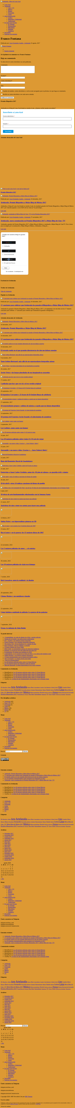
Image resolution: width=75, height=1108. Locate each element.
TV (47, 694)
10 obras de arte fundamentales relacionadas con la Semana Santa (25, 494)
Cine (60, 687)
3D (1, 687)
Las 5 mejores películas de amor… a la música (18, 548)
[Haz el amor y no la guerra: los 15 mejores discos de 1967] (18, 526)
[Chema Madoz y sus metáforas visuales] (6, 589)
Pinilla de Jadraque (48, 692)
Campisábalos (37, 687)
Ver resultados (9, 271)
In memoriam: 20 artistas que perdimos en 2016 (18, 652)
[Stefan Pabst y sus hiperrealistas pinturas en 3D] (6, 515)
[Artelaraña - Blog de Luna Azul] (37, 1)
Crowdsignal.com (18, 271)
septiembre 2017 (9, 838)
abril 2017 (7, 846)
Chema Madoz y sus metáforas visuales (15, 596)
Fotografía (11, 13)
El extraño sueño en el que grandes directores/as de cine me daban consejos (29, 350)
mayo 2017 (7, 845)
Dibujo (69, 687)
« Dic (2, 879)
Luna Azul (7, 4)
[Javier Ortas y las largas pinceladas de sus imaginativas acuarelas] (20, 366)
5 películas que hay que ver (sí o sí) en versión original (21, 384)
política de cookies (14, 1104)
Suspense (44, 694)
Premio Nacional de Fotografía (66, 692)
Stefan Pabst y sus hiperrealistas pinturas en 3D (18, 521)
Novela (42, 692)
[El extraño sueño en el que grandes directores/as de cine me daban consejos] (22, 343)
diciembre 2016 (8, 853)
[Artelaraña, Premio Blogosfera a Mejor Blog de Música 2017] (19, 196)
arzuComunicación (9, 16)
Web (2, 86)
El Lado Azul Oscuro (10, 22)
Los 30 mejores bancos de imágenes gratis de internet (19, 663)
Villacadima (68, 694)
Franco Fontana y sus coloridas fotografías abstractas (19, 642)
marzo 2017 (7, 848)
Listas (61, 689)
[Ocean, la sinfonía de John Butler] (6, 621)
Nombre (3, 76)
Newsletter (7, 32)
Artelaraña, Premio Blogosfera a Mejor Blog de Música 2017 (23, 202)
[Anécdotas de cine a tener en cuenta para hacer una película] (18, 499)
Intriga (52, 690)
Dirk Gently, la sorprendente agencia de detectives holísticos (21, 649)
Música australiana (35, 692)
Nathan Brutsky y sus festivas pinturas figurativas (18, 655)
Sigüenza (26, 694)
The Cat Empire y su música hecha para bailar (17, 658)
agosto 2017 (7, 840)
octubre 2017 (8, 837)
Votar (5, 268)
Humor (44, 690)
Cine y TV (11, 8)
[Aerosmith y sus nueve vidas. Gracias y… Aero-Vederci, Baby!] (19, 443)
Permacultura (12, 26)
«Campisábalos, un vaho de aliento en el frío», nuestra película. (22, 637)
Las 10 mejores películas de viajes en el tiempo (18, 564)
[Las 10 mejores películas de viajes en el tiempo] (6, 558)
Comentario (4, 65)
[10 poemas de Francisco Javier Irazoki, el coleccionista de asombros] (21, 410)
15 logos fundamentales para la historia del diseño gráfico (20, 657)
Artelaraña (7, 6)
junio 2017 (7, 843)
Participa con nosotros (10, 34)
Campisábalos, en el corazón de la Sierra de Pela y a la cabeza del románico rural (27, 654)
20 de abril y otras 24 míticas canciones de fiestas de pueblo (23, 483)
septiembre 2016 (9, 858)
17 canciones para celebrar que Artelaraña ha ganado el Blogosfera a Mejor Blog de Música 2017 (37, 305)
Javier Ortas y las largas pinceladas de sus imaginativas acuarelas (25, 373)
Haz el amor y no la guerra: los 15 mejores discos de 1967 (22, 533)
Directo (2, 690)
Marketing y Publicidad (15, 19)
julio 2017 (7, 841)
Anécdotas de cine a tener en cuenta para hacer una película (23, 505)
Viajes (54, 694)
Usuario (6, 124)
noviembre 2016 (9, 855)
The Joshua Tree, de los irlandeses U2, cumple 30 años (20, 644)
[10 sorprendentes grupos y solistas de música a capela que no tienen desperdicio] (24, 399)
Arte (13, 687)
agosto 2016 (7, 860)
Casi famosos (47, 687)
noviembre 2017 (9, 835)
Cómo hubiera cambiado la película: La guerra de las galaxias (24, 612)
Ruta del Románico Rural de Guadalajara (16, 461)
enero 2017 (7, 851)
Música (10, 9)
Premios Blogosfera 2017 (8, 192)
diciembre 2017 (8, 833)
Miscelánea (11, 27)
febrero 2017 (8, 850)
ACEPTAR (37, 1104)
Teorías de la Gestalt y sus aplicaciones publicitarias (19, 639)
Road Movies (20, 694)
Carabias (42, 687)
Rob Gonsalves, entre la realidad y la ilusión (17, 580)
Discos (7, 690)
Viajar (50, 694)
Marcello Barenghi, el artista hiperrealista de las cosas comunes (22, 665)
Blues (32, 687)
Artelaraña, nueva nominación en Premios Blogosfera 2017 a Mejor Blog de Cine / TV (33, 221)
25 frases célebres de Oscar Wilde (14, 647)
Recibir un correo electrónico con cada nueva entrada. (18, 94)
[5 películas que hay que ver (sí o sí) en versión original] (17, 377)
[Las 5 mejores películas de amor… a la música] (6, 542)
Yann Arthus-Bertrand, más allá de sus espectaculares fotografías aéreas (27, 361)
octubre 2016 (8, 856)
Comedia (64, 687)
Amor (9, 687)
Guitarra (33, 690)
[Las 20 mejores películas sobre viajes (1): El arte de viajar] (18, 432)
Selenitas (10, 29)
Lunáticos (11, 31)
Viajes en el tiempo (60, 694)
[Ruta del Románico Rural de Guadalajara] (13, 454)
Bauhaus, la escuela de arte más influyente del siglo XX (20, 650)
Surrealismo (37, 694)
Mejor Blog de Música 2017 (15, 692)
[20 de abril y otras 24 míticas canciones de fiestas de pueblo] (18, 476)
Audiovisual (11, 21)
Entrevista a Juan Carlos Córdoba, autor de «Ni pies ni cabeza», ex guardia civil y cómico (34, 472)
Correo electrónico (6, 81)
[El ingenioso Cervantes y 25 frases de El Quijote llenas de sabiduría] (21, 388)
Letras (10, 14)
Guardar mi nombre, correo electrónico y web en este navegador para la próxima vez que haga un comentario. (34, 91)
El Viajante (11, 24)
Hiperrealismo (38, 690)
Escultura (11, 690)
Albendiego (5, 687)
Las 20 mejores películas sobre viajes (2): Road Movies (20, 662)
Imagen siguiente (9, 51)
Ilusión (48, 690)
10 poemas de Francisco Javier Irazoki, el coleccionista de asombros (26, 417)
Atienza (29, 687)
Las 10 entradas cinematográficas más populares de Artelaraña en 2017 (24, 778)
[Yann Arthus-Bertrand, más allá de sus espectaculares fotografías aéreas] (22, 355)
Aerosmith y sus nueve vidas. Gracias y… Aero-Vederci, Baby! (24, 450)
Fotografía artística (26, 690)
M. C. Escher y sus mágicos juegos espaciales (17, 640)
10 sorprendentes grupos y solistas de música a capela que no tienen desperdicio (30, 406)
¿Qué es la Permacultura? (11, 660)
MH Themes (28, 1096)
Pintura (10, 11)
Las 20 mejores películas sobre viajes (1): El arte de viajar (22, 439)
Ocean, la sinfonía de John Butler (13, 628)
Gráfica (10, 18)
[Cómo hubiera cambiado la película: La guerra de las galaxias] (6, 605)
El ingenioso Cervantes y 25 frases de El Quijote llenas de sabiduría (26, 395)
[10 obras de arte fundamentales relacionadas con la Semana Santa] (35, 488)
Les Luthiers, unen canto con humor (14, 428)
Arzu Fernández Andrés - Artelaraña (19, 43)
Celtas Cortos (54, 687)
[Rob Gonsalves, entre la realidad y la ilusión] (6, 573)
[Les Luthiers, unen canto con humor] (12, 421)
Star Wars (31, 694)
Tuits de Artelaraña (6, 291)
